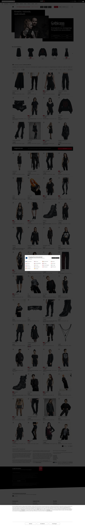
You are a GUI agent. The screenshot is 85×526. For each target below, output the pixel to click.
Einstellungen (54, 523)
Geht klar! (30, 523)
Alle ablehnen (42, 523)
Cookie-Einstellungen (22, 510)
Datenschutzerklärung (49, 510)
